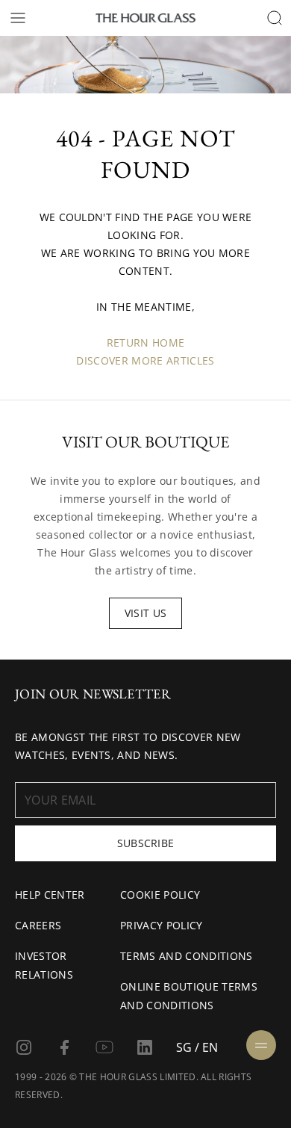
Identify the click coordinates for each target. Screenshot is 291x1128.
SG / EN (197, 1047)
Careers (38, 925)
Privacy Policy (161, 925)
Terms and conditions (186, 956)
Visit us (146, 613)
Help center (50, 894)
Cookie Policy (160, 894)
